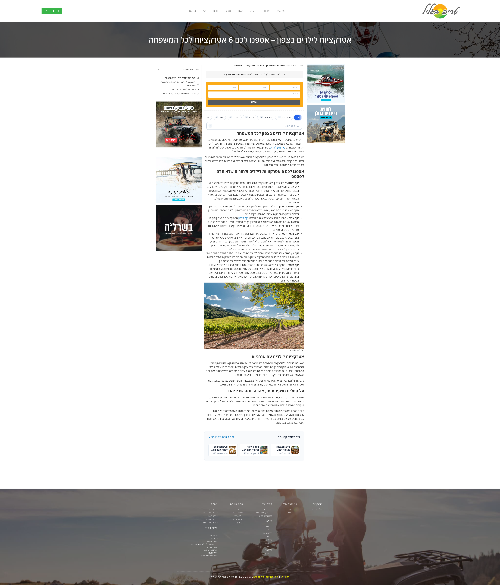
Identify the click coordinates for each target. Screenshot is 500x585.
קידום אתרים (258, 576)
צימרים (228, 10)
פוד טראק (214, 538)
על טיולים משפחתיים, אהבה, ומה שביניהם (178, 93)
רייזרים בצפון (212, 553)
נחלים (215, 10)
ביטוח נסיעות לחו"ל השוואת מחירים (204, 544)
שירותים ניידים (212, 547)
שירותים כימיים (211, 541)
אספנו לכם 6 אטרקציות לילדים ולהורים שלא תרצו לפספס (178, 84)
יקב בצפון (243, 218)
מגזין (204, 10)
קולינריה (253, 10)
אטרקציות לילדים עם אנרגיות (184, 89)
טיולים (267, 10)
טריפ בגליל (300, 65)
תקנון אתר (285, 576)
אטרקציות (281, 10)
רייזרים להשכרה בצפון (209, 555)
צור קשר (192, 10)
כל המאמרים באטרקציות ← (221, 436)
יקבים (240, 10)
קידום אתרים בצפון (210, 550)
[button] (159, 69)
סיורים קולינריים (277, 147)
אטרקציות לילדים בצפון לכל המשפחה (180, 78)
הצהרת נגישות (272, 576)
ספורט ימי (213, 535)
